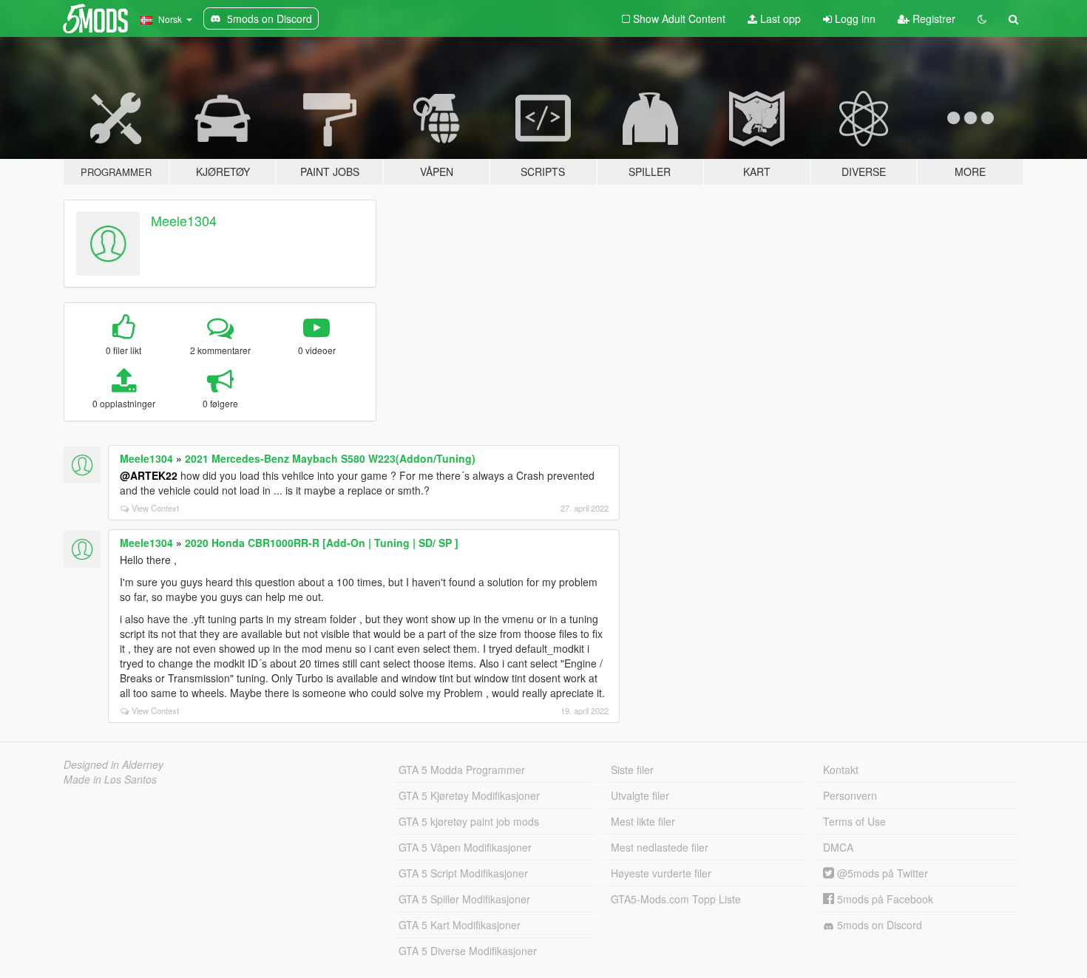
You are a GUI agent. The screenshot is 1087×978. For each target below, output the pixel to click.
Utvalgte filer (640, 795)
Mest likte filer (643, 821)
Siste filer (632, 769)
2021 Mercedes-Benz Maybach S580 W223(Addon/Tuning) (330, 458)
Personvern (850, 795)
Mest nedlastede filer (659, 847)
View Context (155, 508)
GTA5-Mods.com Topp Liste (676, 899)
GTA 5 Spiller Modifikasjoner (464, 899)
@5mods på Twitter (881, 873)
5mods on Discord (878, 924)
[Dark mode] (982, 18)
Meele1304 (184, 220)
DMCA (838, 847)
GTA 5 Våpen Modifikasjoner (465, 847)
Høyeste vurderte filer (661, 873)
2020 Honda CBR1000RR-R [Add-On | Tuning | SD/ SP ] (321, 542)
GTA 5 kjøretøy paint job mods (469, 821)
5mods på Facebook (883, 899)
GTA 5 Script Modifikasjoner (463, 873)
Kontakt (841, 769)
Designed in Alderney (113, 764)
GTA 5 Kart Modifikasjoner (460, 924)
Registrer (932, 18)
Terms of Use (854, 821)
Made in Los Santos (110, 779)
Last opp (779, 18)
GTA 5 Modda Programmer (462, 769)
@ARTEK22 (148, 475)
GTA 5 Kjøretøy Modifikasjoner (469, 795)
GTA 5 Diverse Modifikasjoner (468, 950)
